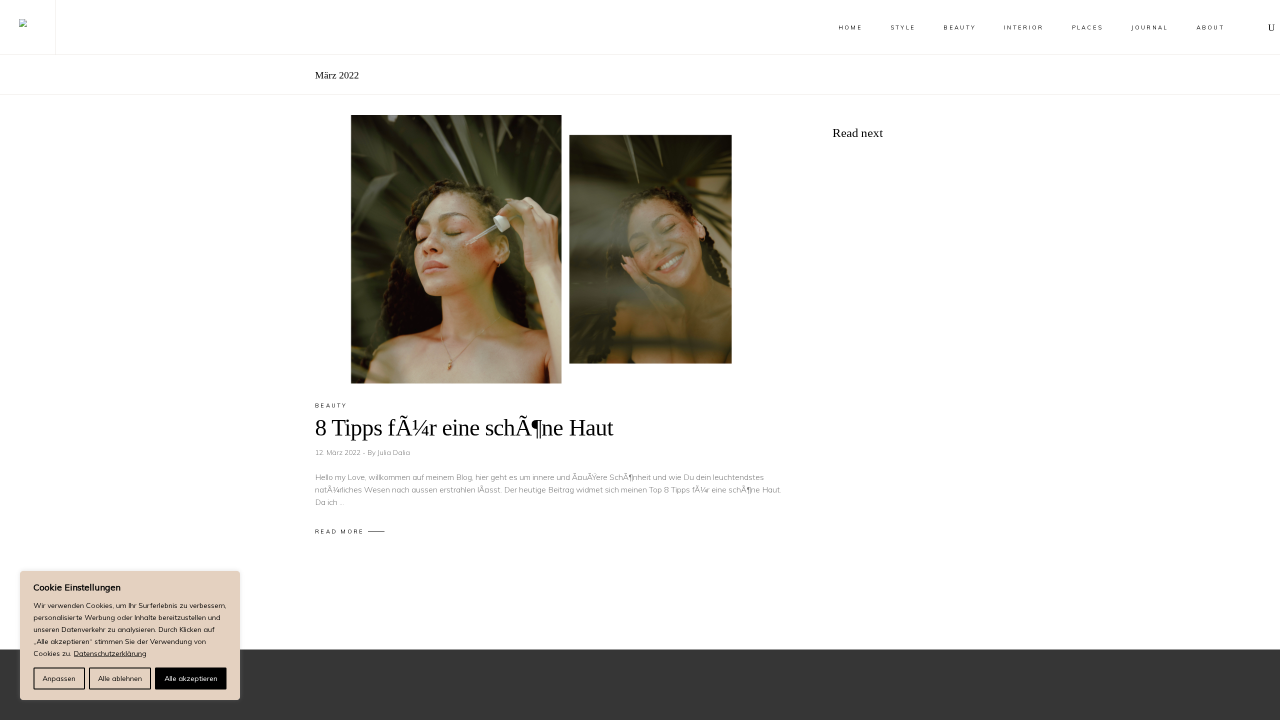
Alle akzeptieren (191, 678)
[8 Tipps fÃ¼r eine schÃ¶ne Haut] (553, 249)
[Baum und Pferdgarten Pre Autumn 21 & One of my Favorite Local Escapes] (860, 251)
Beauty (331, 405)
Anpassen (59, 678)
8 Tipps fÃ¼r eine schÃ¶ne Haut (464, 427)
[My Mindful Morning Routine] (860, 338)
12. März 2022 (338, 452)
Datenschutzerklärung (110, 653)
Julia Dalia (394, 452)
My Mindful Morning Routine (923, 338)
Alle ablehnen (120, 678)
